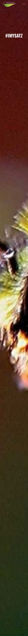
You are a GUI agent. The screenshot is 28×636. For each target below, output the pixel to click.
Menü (24, 4)
